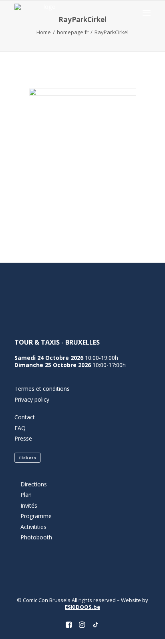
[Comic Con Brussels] (46, 13)
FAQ (20, 428)
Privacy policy (31, 399)
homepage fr (73, 32)
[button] (146, 12)
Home (43, 32)
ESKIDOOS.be (82, 606)
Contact (24, 417)
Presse (23, 438)
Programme (36, 516)
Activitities (33, 527)
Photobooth (36, 537)
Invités (28, 505)
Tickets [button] (27, 457)
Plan (26, 494)
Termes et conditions (42, 388)
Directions (33, 484)
